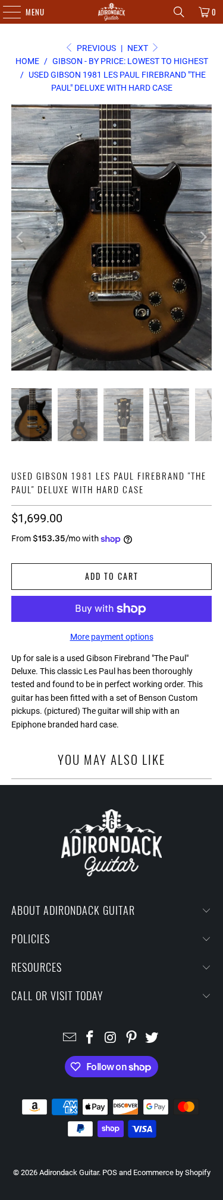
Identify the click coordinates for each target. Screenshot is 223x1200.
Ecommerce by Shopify (172, 1172)
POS (109, 1172)
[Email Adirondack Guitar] (69, 1038)
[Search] (179, 12)
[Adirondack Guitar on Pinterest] (131, 1038)
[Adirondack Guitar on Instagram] (111, 1038)
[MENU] (5, 12)
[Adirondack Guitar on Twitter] (152, 1038)
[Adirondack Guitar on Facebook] (90, 1038)
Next (138, 48)
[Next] (202, 237)
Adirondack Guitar (69, 1172)
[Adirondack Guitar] (112, 12)
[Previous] (20, 237)
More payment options (111, 637)
